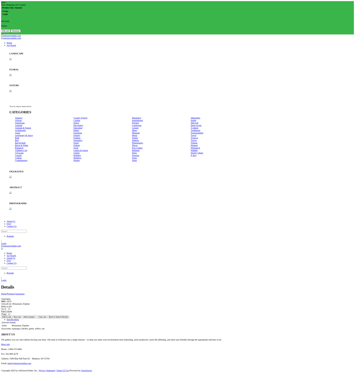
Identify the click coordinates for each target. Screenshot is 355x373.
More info (5, 344)
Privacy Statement (47, 370)
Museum (136, 133)
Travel (193, 135)
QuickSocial (86, 370)
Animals (18, 125)
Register (10, 236)
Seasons (135, 155)
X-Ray (194, 155)
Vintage (194, 143)
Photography (137, 143)
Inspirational (137, 120)
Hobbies (77, 155)
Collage (18, 158)
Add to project (30, 317)
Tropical (194, 138)
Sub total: (5, 21)
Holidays (77, 158)
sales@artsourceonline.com (19, 363)
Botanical (19, 148)
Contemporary (21, 160)
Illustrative (136, 118)
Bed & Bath (20, 143)
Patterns (135, 140)
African (18, 120)
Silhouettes (195, 118)
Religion (136, 150)
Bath (17, 138)
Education (77, 128)
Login (3, 243)
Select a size (6, 306)
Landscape (136, 125)
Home (4, 294)
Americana (20, 123)
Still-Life (194, 123)
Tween (194, 140)
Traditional (195, 130)
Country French (80, 118)
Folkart (76, 145)
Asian (17, 133)
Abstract (18, 118)
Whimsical (195, 148)
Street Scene (196, 125)
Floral (76, 143)
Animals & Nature (23, 128)
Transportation (197, 133)
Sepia (134, 158)
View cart (42, 317)
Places (135, 145)
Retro (134, 153)
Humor (76, 160)
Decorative (78, 125)
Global (76, 153)
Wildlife (194, 150)
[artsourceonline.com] (11, 35)
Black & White (21, 145)
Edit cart (5, 31)
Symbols (194, 128)
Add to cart (6, 317)
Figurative (77, 140)
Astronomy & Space (24, 135)
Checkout (15, 31)
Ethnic (76, 130)
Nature (135, 138)
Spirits (193, 120)
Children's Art (21, 150)
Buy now (17, 317)
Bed (17, 140)
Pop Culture (137, 148)
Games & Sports (80, 150)
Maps (134, 130)
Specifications (13, 319)
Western (194, 145)
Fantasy (76, 135)
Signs (134, 160)
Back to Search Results (58, 317)
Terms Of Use (62, 370)
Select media (6, 311)
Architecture (20, 130)
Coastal (18, 155)
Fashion (76, 138)
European (77, 133)
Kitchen (135, 123)
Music (134, 135)
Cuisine (76, 120)
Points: (4, 26)
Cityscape (19, 153)
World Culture (197, 153)
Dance (76, 123)
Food (75, 148)
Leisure (135, 128)
